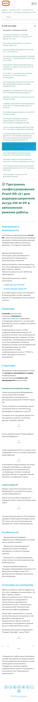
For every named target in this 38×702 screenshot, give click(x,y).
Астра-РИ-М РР (14, 10)
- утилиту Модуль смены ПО (14, 289)
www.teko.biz (22, 696)
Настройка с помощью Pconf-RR (24, 12)
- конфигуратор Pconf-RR (13, 285)
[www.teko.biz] (6, 4)
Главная (4, 10)
